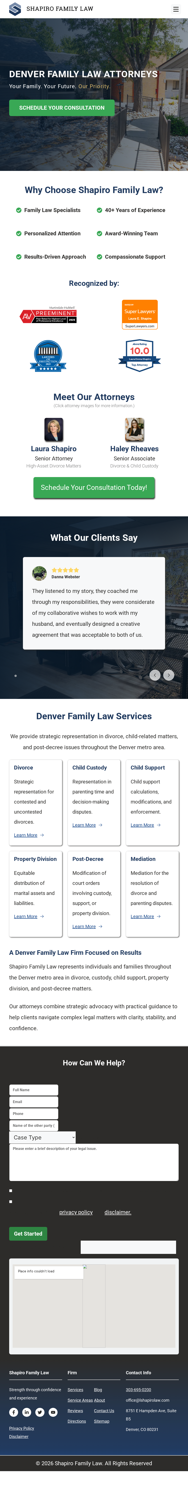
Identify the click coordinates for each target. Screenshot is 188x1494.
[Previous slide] (154, 675)
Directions (77, 1421)
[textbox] (88, 1137)
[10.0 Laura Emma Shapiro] (140, 371)
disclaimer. (118, 1212)
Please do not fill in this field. (45, 1247)
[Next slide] (168, 675)
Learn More (25, 835)
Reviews (75, 1410)
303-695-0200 (138, 1389)
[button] (15, 676)
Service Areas (80, 1400)
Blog (98, 1389)
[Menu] (176, 9)
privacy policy (76, 1212)
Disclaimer (18, 1436)
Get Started (28, 1234)
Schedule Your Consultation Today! (94, 487)
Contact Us (104, 1410)
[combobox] (88, 1137)
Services (75, 1389)
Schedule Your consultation (62, 108)
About (99, 1400)
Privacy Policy (21, 1428)
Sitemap (101, 1421)
